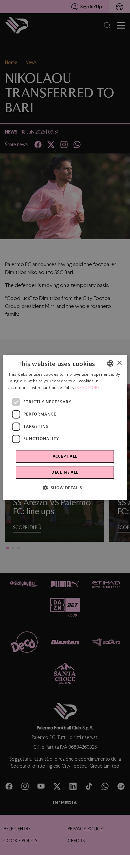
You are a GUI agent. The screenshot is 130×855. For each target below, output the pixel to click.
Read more (88, 387)
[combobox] (110, 363)
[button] (65, 488)
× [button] (119, 363)
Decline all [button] (64, 472)
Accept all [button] (65, 456)
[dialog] (65, 427)
